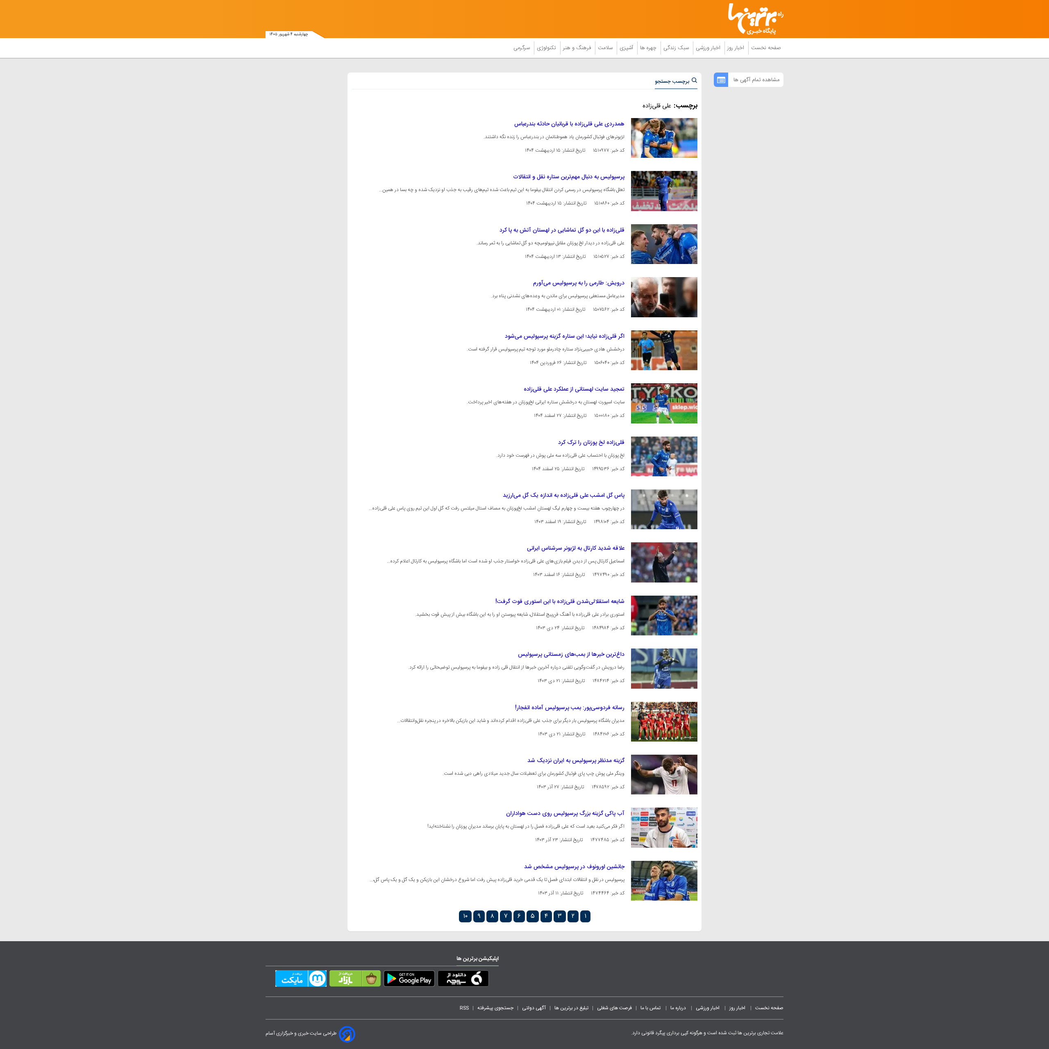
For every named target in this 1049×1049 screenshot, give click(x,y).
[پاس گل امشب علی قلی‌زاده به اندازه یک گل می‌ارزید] (664, 509)
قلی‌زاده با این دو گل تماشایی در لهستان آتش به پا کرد (562, 230)
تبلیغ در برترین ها (571, 1008)
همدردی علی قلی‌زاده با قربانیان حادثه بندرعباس (569, 124)
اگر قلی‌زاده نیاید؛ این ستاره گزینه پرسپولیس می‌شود (564, 336)
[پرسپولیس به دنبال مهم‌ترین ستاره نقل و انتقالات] (664, 191)
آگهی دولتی (534, 1008)
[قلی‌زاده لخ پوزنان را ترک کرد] (664, 456)
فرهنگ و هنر (578, 47)
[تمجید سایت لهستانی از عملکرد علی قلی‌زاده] (664, 403)
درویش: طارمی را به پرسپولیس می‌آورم (578, 283)
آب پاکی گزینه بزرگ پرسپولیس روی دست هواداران (565, 813)
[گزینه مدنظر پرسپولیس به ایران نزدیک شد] (664, 774)
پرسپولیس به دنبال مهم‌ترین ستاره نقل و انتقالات (568, 177)
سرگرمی (522, 47)
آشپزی (627, 47)
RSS (464, 1008)
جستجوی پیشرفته (495, 1008)
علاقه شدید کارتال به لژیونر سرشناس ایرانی (575, 548)
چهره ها (649, 47)
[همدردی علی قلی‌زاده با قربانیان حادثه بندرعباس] (664, 138)
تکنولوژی (547, 47)
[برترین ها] (752, 19)
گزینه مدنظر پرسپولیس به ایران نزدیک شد (575, 760)
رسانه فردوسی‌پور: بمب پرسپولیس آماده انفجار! (569, 707)
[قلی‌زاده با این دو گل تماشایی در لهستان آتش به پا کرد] (664, 244)
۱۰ (465, 916)
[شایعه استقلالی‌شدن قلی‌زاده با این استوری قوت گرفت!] (664, 615)
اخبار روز (736, 47)
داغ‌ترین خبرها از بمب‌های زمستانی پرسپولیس (571, 654)
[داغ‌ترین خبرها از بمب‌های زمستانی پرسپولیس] (664, 668)
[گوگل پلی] (409, 980)
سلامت (606, 47)
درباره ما (678, 1008)
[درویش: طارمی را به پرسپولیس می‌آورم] (664, 297)
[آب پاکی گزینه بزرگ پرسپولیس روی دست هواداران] (664, 827)
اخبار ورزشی (709, 47)
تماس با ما (651, 1008)
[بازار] (355, 980)
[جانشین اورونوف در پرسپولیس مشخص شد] (664, 881)
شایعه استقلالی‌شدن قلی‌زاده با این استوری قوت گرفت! (559, 601)
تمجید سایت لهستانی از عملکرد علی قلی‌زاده (574, 389)
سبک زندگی (676, 47)
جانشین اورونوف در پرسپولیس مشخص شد (574, 867)
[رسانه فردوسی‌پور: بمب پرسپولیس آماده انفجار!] (664, 722)
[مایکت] (301, 980)
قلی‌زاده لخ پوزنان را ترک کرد (591, 442)
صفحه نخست (766, 47)
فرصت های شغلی (614, 1008)
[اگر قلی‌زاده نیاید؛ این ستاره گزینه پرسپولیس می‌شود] (664, 350)
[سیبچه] (463, 980)
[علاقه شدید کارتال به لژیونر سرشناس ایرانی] (664, 562)
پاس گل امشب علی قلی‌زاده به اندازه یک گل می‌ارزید (563, 495)
